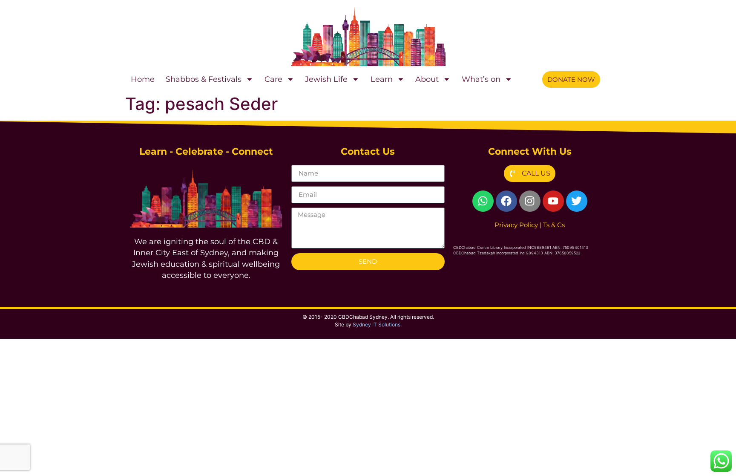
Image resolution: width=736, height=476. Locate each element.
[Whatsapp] (483, 201)
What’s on (481, 79)
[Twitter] (576, 201)
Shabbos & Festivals (204, 79)
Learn (382, 79)
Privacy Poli (516, 225)
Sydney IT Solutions (376, 324)
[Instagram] (529, 201)
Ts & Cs (554, 225)
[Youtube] (553, 201)
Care (273, 79)
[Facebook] (506, 201)
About (427, 79)
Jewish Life (326, 79)
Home (143, 79)
